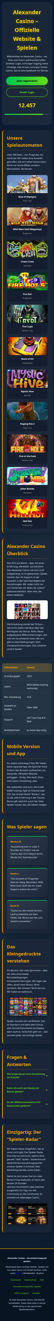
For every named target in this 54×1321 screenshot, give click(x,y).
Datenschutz (30, 1280)
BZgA (18, 1273)
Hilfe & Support (21, 1293)
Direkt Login (27, 92)
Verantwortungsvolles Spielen (27, 1286)
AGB (42, 1280)
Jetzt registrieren (27, 80)
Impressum (15, 1280)
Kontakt (36, 1293)
